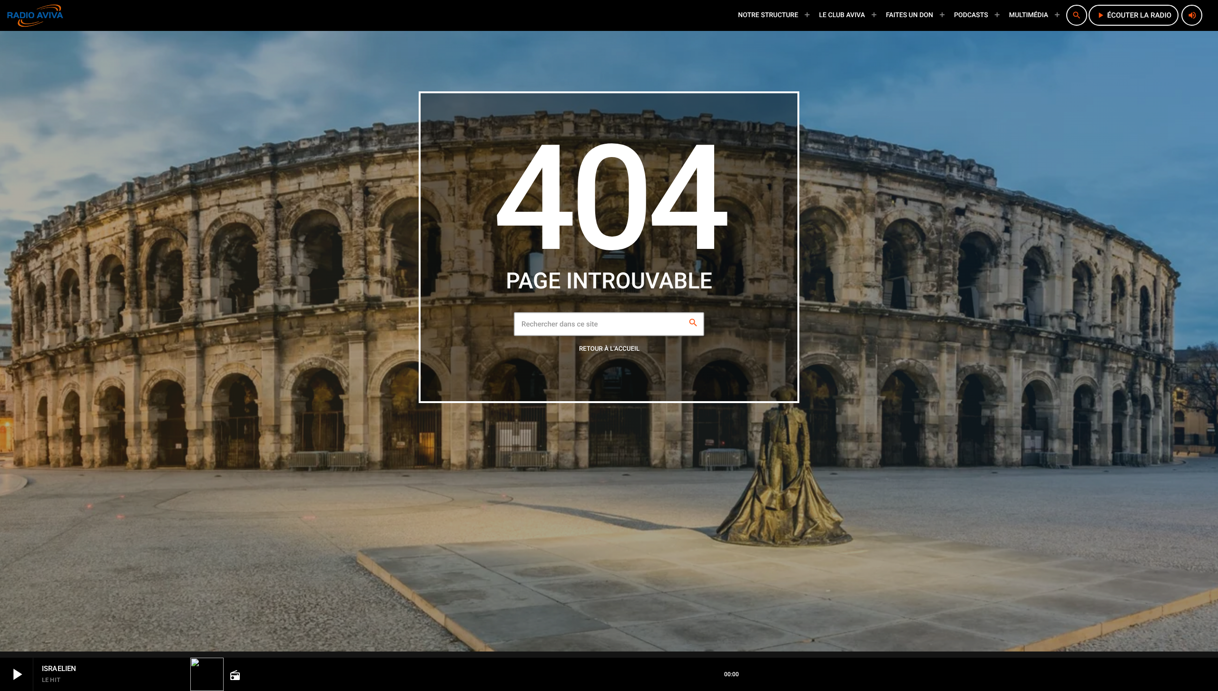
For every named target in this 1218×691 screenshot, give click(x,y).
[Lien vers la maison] (35, 15)
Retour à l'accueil (609, 349)
